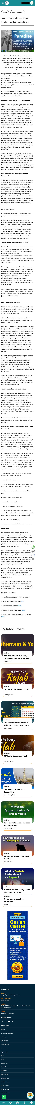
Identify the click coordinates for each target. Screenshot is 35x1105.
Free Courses (10, 1104)
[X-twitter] (12, 1021)
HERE (22, 601)
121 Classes (24, 1104)
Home (3, 1104)
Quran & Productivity (17, 12)
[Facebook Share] (33, 555)
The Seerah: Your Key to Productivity (14, 790)
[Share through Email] (33, 551)
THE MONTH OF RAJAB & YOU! (16, 689)
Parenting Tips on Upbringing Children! (16, 857)
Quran (17, 1104)
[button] (2, 3)
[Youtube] (9, 1021)
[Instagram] (5, 1021)
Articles (5, 12)
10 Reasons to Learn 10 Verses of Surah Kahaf (17, 824)
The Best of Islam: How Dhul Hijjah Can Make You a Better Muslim (16, 724)
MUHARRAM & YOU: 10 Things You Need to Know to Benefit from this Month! (16, 657)
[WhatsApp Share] (33, 547)
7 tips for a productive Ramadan (14, 900)
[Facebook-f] (2, 1021)
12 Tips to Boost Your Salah (15, 756)
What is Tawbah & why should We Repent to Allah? (17, 890)
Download (31, 1104)
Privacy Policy (6, 1018)
